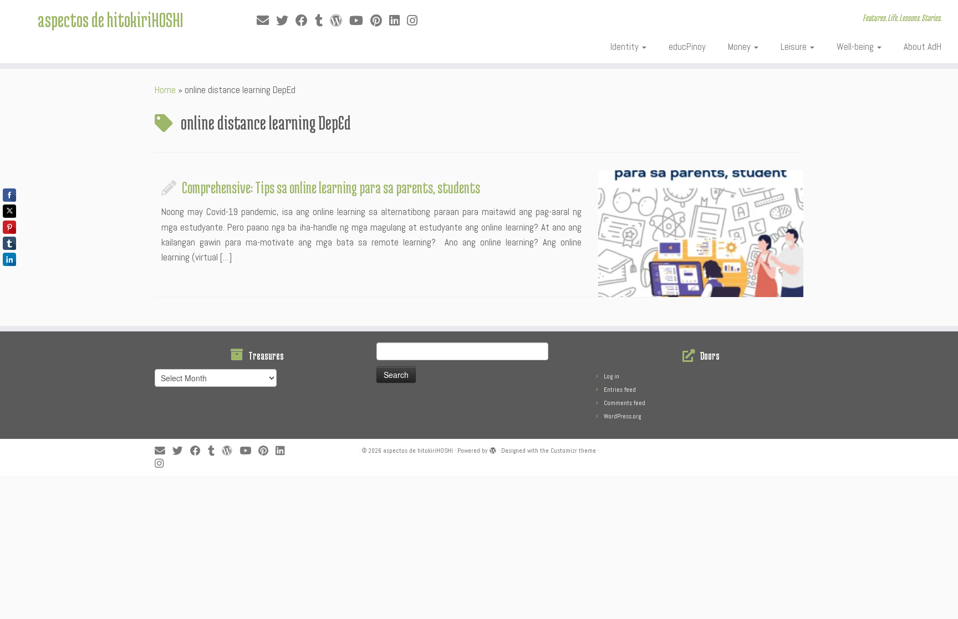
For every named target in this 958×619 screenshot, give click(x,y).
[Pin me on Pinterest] (379, 21)
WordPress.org (622, 416)
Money (740, 46)
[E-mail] (266, 21)
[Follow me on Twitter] (285, 21)
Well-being (856, 46)
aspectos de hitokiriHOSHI (110, 19)
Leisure (795, 46)
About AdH (922, 46)
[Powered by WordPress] (493, 449)
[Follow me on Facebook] (305, 21)
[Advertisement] (269, 500)
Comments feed (624, 403)
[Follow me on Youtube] (359, 21)
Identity (625, 46)
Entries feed (620, 389)
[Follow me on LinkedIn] (398, 21)
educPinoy (687, 46)
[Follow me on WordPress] (339, 21)
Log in (611, 376)
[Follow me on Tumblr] (322, 21)
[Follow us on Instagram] (416, 21)
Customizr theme (573, 450)
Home (165, 90)
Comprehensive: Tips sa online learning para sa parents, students (331, 187)
